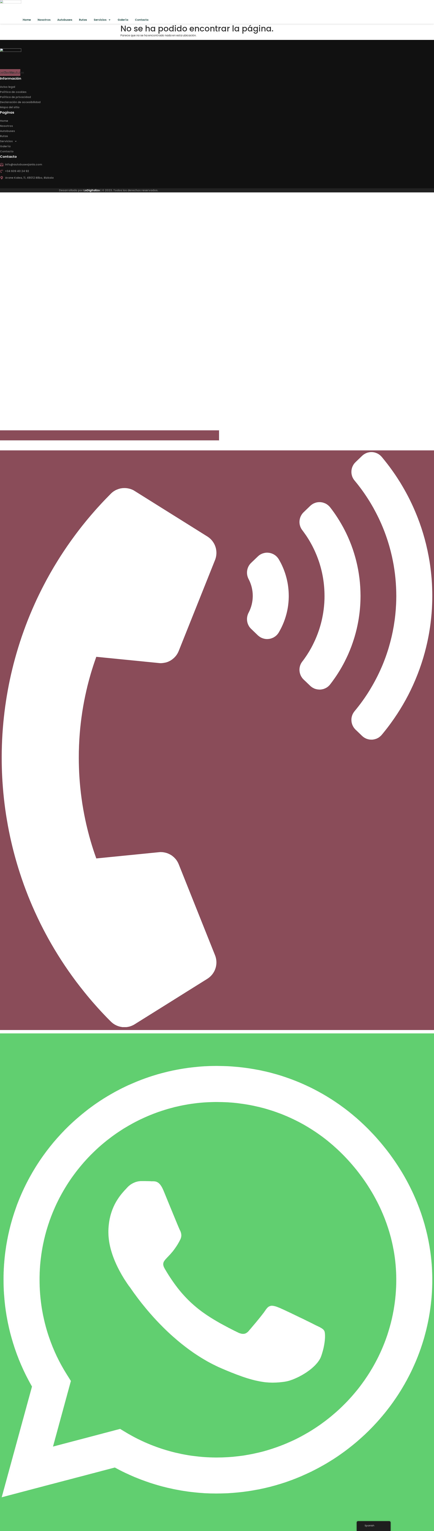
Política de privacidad (15, 97)
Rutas (83, 20)
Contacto (142, 20)
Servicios (100, 20)
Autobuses (64, 20)
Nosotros (44, 20)
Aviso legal (7, 87)
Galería (123, 20)
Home (27, 20)
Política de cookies (13, 92)
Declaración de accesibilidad (20, 102)
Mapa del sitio (9, 107)
